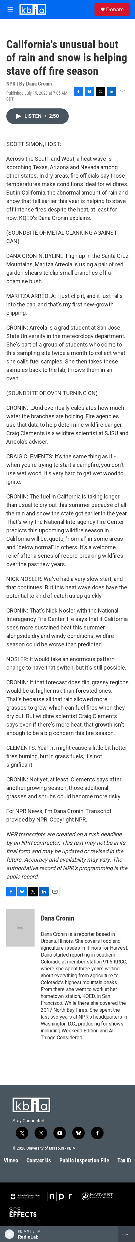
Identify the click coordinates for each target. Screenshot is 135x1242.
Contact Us (38, 1160)
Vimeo (11, 1160)
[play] (10, 1234)
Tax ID (124, 1160)
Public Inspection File (84, 1160)
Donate (115, 9)
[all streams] (126, 1234)
